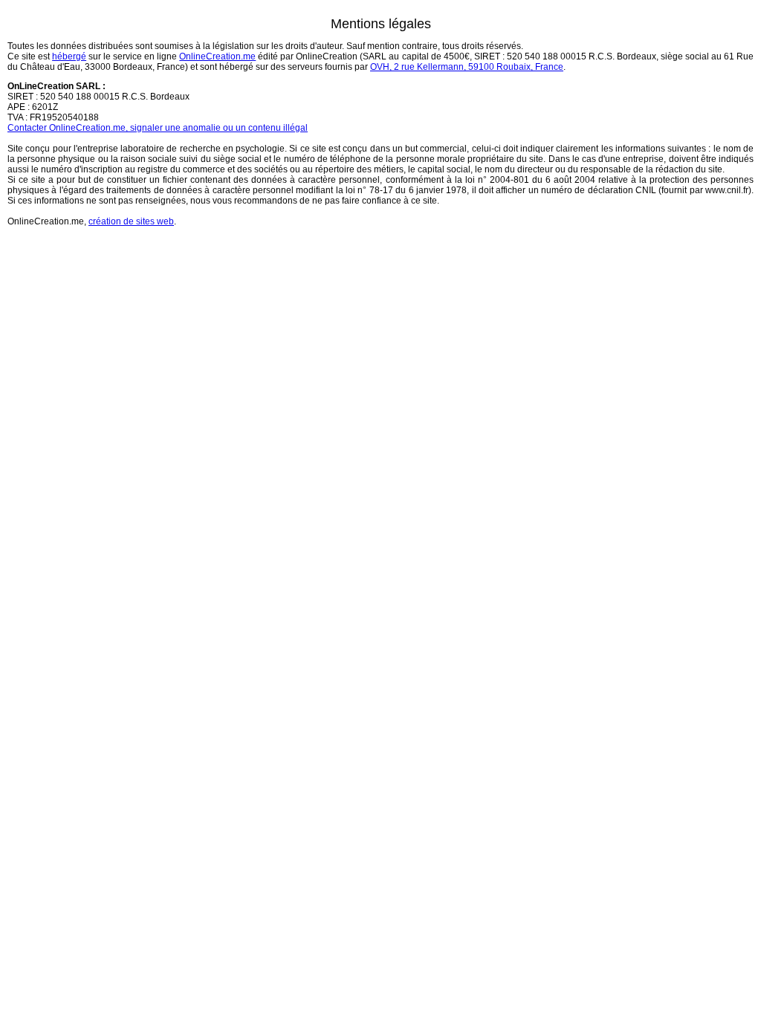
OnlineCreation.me (217, 56)
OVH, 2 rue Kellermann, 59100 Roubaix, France (466, 67)
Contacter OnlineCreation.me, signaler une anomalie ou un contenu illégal (157, 128)
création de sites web (131, 221)
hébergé (69, 56)
